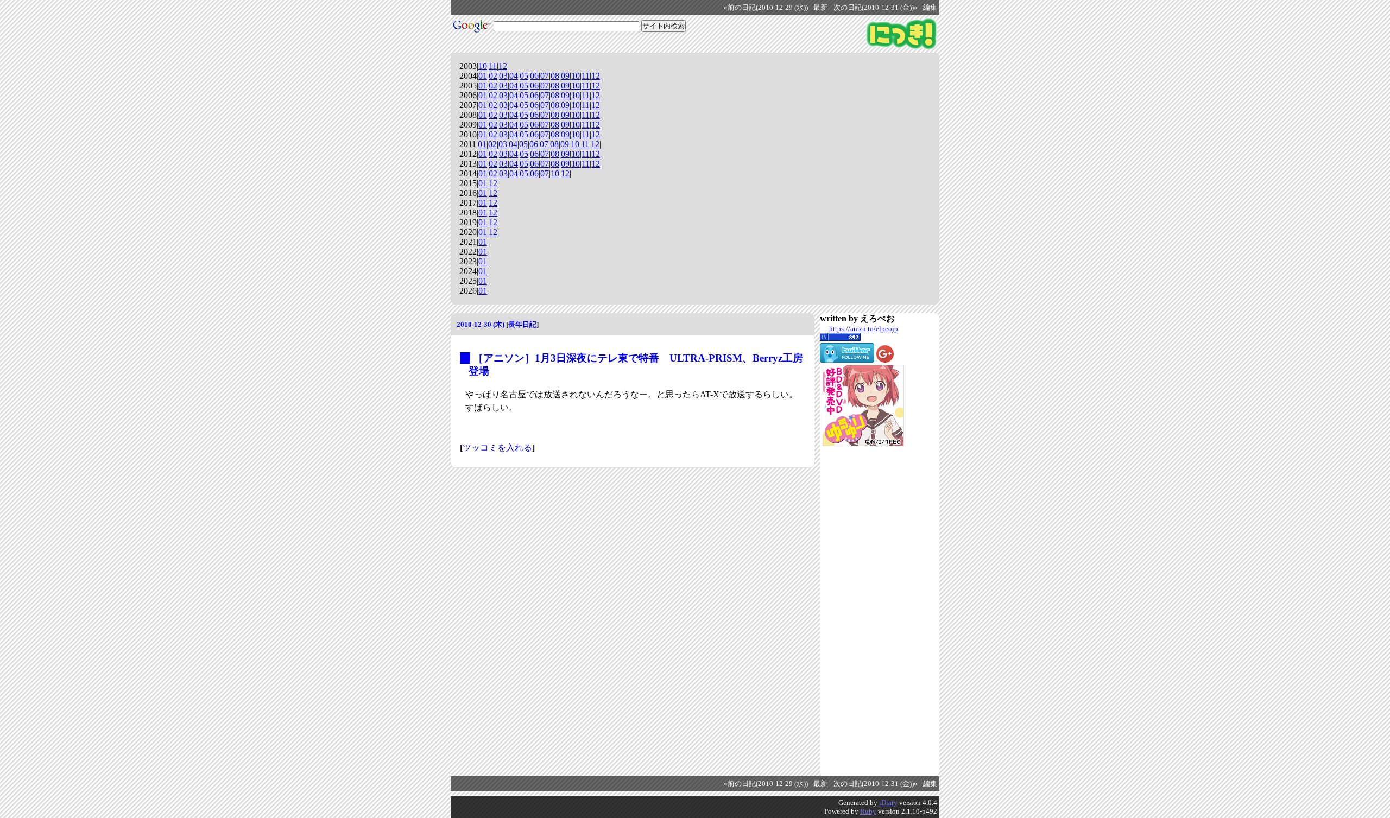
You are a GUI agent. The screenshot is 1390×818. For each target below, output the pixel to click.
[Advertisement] (863, 611)
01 (482, 75)
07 (544, 75)
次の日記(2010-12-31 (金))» (875, 7)
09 (565, 75)
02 (493, 75)
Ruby (868, 811)
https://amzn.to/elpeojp (863, 329)
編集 (930, 7)
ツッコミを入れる (497, 447)
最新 (820, 7)
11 (493, 66)
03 (503, 75)
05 (524, 75)
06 (534, 75)
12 (502, 66)
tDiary (888, 802)
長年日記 (522, 324)
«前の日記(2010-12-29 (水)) (766, 7)
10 (482, 66)
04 (513, 75)
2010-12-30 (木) (480, 324)
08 (555, 75)
